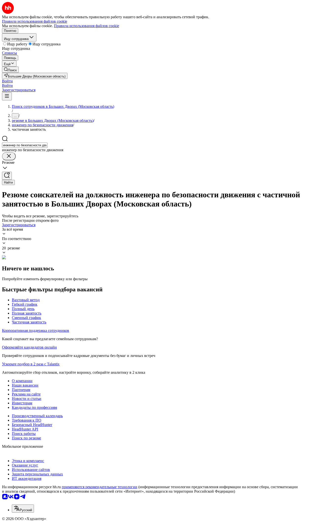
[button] (7, 81)
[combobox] (24, 145)
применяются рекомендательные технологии (99, 487)
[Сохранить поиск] (7, 176)
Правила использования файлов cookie (86, 26)
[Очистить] (9, 156)
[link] (10, 70)
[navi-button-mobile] (7, 96)
